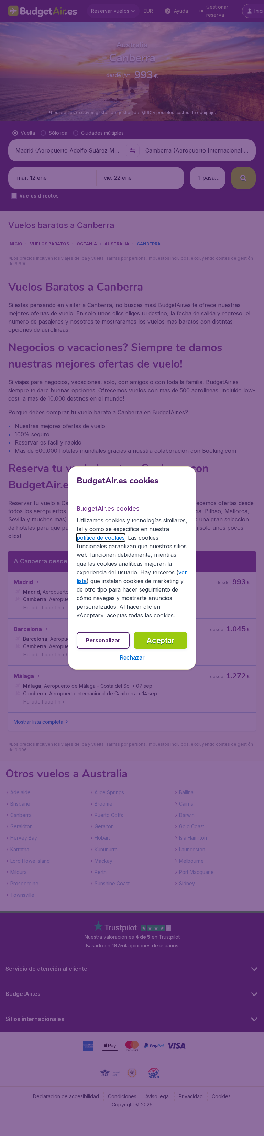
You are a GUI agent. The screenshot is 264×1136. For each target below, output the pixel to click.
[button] (132, 657)
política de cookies (101, 537)
